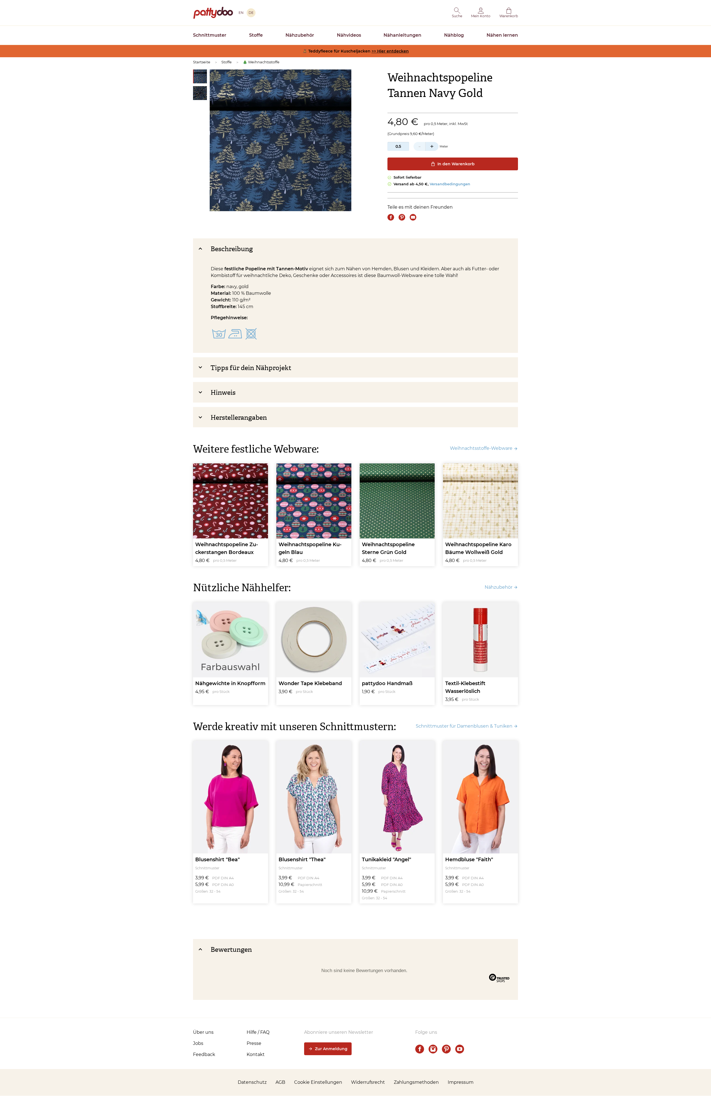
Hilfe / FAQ (258, 1032)
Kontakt (256, 1054)
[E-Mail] (413, 217)
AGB (280, 1082)
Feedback (204, 1054)
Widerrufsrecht (368, 1082)
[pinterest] (446, 1049)
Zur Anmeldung (331, 1048)
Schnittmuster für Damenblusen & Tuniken (464, 726)
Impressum (461, 1082)
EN (241, 13)
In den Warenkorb (456, 163)
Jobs (198, 1043)
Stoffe (256, 35)
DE (251, 13)
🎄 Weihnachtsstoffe (261, 62)
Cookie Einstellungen (318, 1082)
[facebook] (419, 1049)
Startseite (201, 62)
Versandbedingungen (450, 184)
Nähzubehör (300, 35)
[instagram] (433, 1049)
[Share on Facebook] (390, 217)
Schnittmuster (209, 35)
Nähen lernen (502, 35)
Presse (254, 1043)
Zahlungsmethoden (416, 1082)
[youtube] (459, 1049)
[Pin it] (402, 217)
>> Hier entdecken (390, 51)
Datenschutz (252, 1082)
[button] (457, 12)
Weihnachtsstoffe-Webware (481, 448)
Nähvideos (349, 35)
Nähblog (454, 35)
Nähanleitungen (402, 35)
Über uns (203, 1032)
